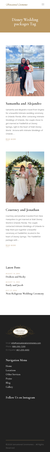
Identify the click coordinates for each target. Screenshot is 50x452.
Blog (8, 382)
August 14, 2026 (13, 273)
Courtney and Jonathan (22, 210)
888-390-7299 (18, 346)
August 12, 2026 (13, 282)
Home (9, 366)
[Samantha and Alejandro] (25, 70)
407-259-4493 (22, 350)
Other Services (13, 374)
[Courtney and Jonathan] (25, 177)
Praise (9, 378)
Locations (11, 370)
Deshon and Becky (16, 276)
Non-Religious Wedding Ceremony (25, 293)
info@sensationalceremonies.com (26, 343)
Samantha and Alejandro (23, 103)
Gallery (9, 386)
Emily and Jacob (14, 285)
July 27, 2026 (11, 290)
